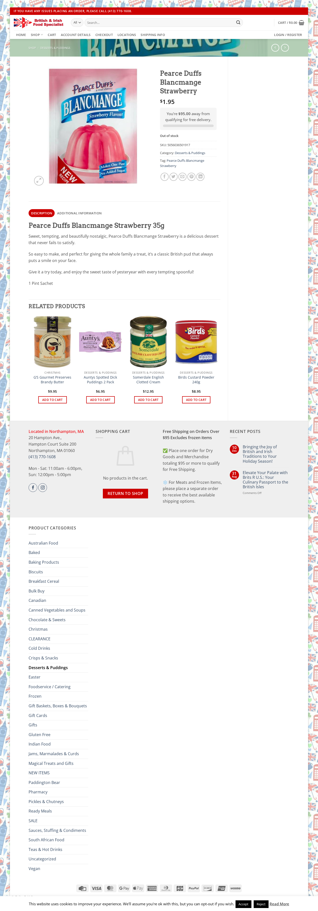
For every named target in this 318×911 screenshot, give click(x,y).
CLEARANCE (39, 639)
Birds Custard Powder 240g (196, 379)
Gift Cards (38, 715)
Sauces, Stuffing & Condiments (57, 830)
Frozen (35, 696)
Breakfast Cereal (44, 581)
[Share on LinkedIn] (200, 177)
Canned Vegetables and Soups (57, 610)
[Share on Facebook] (164, 177)
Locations (127, 35)
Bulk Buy (36, 591)
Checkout (104, 35)
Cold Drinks (39, 648)
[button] (291, 22)
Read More (279, 903)
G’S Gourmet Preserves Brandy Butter (52, 379)
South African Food (46, 840)
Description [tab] (41, 213)
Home (21, 35)
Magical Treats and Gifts (51, 763)
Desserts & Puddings (55, 48)
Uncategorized (42, 859)
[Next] (217, 364)
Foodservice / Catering (50, 686)
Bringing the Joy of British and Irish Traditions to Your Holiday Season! (260, 454)
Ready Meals (40, 811)
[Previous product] (285, 48)
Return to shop (125, 493)
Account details (76, 35)
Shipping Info (153, 35)
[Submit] (238, 22)
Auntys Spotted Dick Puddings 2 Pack (100, 379)
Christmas (38, 629)
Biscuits (36, 572)
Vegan (34, 868)
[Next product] (275, 48)
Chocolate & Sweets (47, 619)
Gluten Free (39, 734)
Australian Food (43, 543)
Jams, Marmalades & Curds (54, 753)
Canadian (37, 600)
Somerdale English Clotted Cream (148, 379)
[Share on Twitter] (173, 177)
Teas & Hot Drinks (45, 849)
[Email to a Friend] (182, 177)
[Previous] (31, 364)
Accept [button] (243, 904)
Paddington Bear (44, 782)
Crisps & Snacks (43, 658)
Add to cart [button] (52, 400)
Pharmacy (38, 792)
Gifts (33, 725)
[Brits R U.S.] (38, 22)
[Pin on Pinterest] (191, 177)
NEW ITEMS (39, 773)
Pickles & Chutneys (46, 801)
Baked (34, 552)
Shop (35, 35)
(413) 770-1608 (42, 456)
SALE (33, 820)
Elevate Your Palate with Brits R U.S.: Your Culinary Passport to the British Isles (265, 479)
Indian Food (40, 744)
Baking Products (44, 562)
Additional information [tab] (79, 213)
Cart (52, 35)
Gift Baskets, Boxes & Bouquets (58, 706)
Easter (34, 677)
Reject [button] (261, 904)
